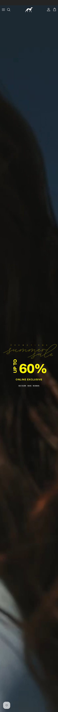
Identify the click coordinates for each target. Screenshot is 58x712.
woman (36, 386)
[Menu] (3, 9)
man (29, 386)
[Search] (10, 9)
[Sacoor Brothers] (29, 10)
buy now (22, 386)
